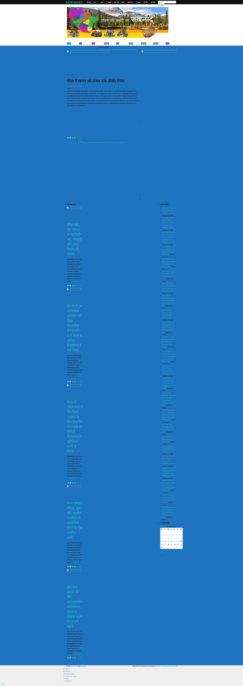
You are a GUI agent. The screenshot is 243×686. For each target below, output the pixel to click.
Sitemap (68, 681)
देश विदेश (146, 2)
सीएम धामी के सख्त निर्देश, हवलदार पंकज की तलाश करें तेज (168, 439)
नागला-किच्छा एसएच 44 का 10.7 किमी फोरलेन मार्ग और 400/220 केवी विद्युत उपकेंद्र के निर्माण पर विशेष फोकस (168, 415)
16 (181, 538)
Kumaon (81, 141)
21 (174, 541)
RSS (67, 679)
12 (168, 538)
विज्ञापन (67, 669)
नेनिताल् (79, 86)
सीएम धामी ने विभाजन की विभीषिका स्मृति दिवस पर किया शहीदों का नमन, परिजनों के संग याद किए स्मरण (169, 512)
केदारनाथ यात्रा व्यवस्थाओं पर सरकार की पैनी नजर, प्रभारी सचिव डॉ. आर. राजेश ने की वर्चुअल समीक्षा (169, 356)
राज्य (95, 2)
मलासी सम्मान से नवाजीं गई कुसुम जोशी (78, 143)
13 (171, 538)
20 (171, 541)
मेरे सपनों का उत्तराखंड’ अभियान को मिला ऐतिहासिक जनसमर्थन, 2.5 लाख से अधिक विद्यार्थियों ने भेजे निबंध (152, 49)
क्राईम (167, 43)
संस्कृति (109, 2)
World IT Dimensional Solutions (167, 666)
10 (162, 538)
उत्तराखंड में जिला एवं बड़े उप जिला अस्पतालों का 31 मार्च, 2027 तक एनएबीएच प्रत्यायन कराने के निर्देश (169, 383)
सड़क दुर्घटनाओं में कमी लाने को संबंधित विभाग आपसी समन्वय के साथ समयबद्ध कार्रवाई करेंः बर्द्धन (168, 327)
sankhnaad (72, 86)
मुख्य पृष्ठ (89, 2)
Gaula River (72, 141)
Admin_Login (70, 674)
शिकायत (67, 671)
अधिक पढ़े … (75, 281)
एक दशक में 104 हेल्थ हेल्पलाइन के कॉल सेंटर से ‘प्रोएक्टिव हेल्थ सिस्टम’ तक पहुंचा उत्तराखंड (168, 342)
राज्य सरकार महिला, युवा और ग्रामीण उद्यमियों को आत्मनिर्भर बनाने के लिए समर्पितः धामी (75, 520)
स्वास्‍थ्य (139, 2)
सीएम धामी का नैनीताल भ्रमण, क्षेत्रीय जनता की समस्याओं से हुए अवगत (168, 448)
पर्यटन (123, 2)
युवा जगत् (155, 43)
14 (174, 538)
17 (162, 541)
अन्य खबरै (153, 2)
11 (165, 538)
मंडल (102, 2)
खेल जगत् (116, 2)
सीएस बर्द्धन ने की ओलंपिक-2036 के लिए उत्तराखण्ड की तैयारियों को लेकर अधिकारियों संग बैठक (169, 300)
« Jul (161, 552)
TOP (3, 685)
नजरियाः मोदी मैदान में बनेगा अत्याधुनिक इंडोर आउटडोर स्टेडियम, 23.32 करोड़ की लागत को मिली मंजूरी (168, 485)
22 (178, 541)
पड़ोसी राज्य (129, 2)
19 (168, 541)
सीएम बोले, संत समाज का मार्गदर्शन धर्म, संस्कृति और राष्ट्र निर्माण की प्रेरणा (102, 49)
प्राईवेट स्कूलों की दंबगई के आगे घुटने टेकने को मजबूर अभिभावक (107, 143)
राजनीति (131, 43)
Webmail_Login (70, 676)
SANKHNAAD (73, 2)
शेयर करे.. (79, 138)
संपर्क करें (83, 666)
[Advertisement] (103, 122)
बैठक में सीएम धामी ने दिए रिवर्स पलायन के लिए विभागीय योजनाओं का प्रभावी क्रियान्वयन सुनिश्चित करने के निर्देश (75, 426)
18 (165, 541)
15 (178, 538)
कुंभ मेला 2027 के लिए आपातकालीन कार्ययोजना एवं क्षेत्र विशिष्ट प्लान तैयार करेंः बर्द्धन (75, 606)
